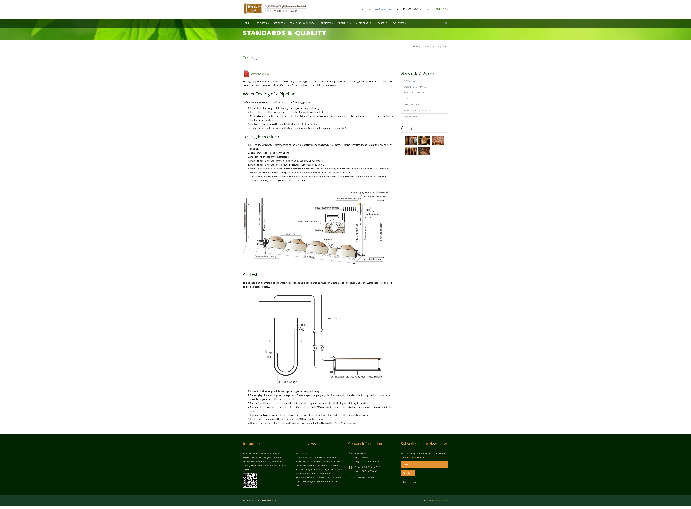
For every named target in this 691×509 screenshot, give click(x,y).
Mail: (371, 9)
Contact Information (365, 443)
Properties (409, 80)
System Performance (415, 86)
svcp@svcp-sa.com (383, 9)
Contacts (398, 23)
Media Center (363, 23)
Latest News (306, 443)
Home (246, 23)
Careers (382, 23)
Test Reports (410, 116)
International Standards (417, 110)
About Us (343, 23)
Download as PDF (259, 73)
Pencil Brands (441, 500)
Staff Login (442, 9)
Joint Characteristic (414, 92)
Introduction (253, 443)
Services (278, 23)
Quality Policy (411, 104)
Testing (407, 98)
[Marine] (275, 8)
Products (261, 23)
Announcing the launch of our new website (317, 457)
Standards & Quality (302, 23)
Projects (326, 23)
